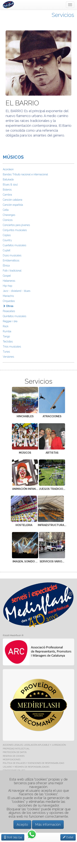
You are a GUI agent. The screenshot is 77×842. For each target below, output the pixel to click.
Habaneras (9, 280)
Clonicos (8, 219)
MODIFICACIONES (11, 759)
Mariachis (8, 295)
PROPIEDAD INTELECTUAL (16, 748)
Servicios (63, 15)
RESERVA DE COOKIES (13, 756)
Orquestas (9, 300)
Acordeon (8, 169)
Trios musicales (12, 346)
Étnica (6, 265)
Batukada (8, 179)
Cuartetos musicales (14, 245)
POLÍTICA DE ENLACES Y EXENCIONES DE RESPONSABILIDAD (33, 763)
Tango (6, 336)
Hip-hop (7, 285)
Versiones (8, 356)
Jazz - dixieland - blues (16, 290)
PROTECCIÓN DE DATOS (15, 752)
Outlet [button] (69, 837)
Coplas (7, 235)
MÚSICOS (13, 157)
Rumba (7, 331)
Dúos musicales (12, 255)
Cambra (7, 194)
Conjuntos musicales (15, 230)
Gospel (7, 275)
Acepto (22, 824)
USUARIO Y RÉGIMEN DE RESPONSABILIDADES (26, 766)
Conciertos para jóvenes (16, 225)
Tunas (6, 351)
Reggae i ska (10, 321)
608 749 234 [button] (14, 837)
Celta (6, 209)
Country (7, 240)
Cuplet (6, 250)
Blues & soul (10, 184)
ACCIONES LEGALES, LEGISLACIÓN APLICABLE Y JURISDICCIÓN (34, 745)
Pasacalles (9, 311)
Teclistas (8, 341)
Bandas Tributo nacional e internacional (25, 174)
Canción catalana (12, 199)
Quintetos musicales (14, 316)
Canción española (13, 204)
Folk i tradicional (12, 270)
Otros (9, 306)
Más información (48, 824)
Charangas (9, 214)
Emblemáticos (11, 260)
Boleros (7, 189)
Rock (5, 326)
